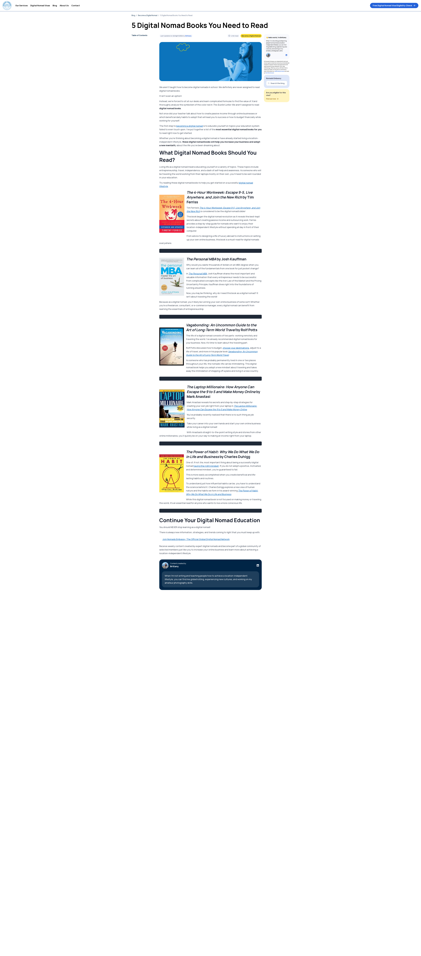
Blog (55, 5)
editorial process (279, 71)
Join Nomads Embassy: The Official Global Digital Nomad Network (196, 539)
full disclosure (270, 73)
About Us (64, 5)
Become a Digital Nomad (147, 15)
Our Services (21, 5)
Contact (75, 5)
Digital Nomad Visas (40, 5)
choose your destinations (236, 347)
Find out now (271, 99)
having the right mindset (206, 465)
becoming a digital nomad (189, 125)
